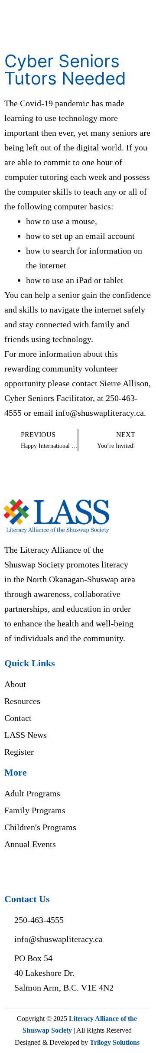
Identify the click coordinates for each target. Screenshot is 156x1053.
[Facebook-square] (13, 871)
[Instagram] (32, 871)
